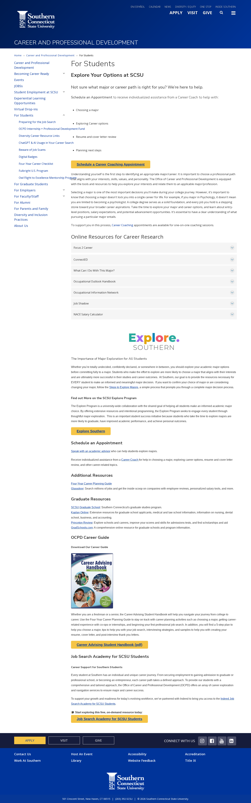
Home (18, 55)
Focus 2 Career (83, 248)
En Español (138, 6)
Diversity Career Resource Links (39, 136)
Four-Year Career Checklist (36, 164)
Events (19, 80)
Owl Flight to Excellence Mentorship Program (42, 178)
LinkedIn (231, 740)
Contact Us (22, 754)
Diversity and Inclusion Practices (30, 217)
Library (76, 760)
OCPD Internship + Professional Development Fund (42, 129)
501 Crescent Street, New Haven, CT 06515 (86, 798)
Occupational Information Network (96, 292)
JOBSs (18, 86)
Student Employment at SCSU (36, 92)
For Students (23, 115)
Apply (176, 12)
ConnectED (81, 259)
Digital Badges (28, 157)
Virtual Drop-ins (26, 109)
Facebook (212, 740)
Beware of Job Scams (32, 150)
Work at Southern (27, 761)
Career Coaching (122, 225)
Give (207, 12)
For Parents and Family (31, 209)
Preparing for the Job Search (37, 122)
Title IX (190, 760)
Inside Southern (225, 6)
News (168, 6)
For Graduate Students (31, 184)
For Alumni (22, 202)
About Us (21, 226)
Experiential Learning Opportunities (30, 100)
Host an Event (82, 754)
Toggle (233, 14)
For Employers (25, 190)
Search (222, 13)
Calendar (155, 6)
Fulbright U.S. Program (33, 171)
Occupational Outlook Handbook (95, 281)
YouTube (222, 740)
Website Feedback (142, 760)
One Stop (205, 6)
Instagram (202, 740)
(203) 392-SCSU (124, 798)
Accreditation (195, 754)
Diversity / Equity (185, 6)
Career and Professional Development (50, 55)
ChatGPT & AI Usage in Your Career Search (42, 143)
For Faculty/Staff (26, 196)
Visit (192, 12)
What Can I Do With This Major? (94, 270)
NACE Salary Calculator (88, 314)
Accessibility (137, 754)
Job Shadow (81, 303)
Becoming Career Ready (31, 74)
